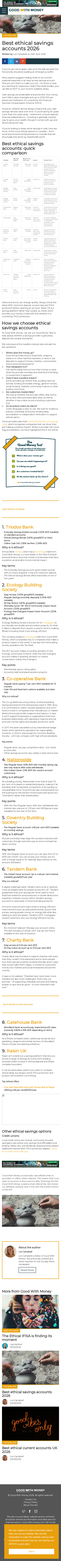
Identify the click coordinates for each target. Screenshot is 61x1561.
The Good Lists (10, 35)
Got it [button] (31, 1551)
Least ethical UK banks (13, 509)
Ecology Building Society (22, 587)
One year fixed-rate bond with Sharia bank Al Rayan (29, 1087)
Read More (27, 1270)
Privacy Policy (30, 1502)
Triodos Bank (19, 527)
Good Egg (40, 551)
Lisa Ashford (16, 1344)
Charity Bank (20, 940)
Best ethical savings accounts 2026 (27, 1394)
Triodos (18, 551)
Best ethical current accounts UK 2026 (29, 1450)
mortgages (48, 622)
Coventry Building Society (23, 820)
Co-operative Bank (26, 678)
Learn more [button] (24, 1544)
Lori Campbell (20, 54)
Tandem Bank (22, 869)
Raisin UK (17, 1050)
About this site (30, 1505)
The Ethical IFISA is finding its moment (27, 1338)
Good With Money (11, 1331)
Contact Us (30, 1499)
